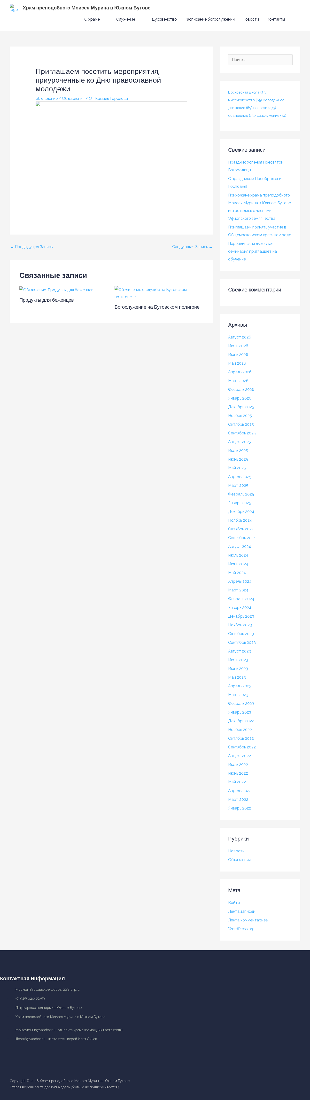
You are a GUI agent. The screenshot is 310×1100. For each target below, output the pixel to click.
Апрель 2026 (240, 372)
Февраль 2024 (241, 599)
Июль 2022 (238, 764)
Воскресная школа (247, 92)
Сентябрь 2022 (242, 747)
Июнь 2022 (238, 773)
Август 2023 (239, 651)
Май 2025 (237, 468)
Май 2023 (237, 677)
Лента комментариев (248, 920)
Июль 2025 (238, 450)
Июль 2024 (238, 555)
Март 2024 (238, 590)
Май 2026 (237, 363)
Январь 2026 (239, 398)
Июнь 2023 (238, 668)
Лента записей (241, 911)
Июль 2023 (238, 660)
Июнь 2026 (238, 354)
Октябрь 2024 (241, 529)
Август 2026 (239, 337)
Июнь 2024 (238, 564)
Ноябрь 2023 (240, 625)
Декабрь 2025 (241, 407)
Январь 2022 (239, 808)
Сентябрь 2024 (242, 537)
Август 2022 (239, 756)
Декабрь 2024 (241, 511)
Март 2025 (238, 485)
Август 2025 (239, 442)
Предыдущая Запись (31, 246)
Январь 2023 (239, 712)
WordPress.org (241, 929)
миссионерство (245, 100)
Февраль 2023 (241, 703)
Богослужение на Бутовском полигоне (157, 307)
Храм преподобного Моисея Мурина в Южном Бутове (86, 7)
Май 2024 (237, 572)
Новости (236, 851)
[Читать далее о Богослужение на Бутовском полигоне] (159, 293)
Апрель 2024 (240, 581)
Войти (234, 902)
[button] (294, 19)
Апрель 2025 (239, 476)
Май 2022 (237, 782)
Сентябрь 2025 (242, 433)
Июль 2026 (238, 346)
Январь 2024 (239, 607)
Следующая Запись (192, 246)
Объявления (73, 98)
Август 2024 (239, 546)
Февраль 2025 (241, 494)
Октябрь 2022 (241, 738)
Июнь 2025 (238, 459)
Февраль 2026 (241, 389)
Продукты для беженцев (46, 300)
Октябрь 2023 (241, 633)
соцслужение (271, 115)
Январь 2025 (239, 503)
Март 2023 (238, 694)
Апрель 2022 (239, 790)
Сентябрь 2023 (242, 642)
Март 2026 (238, 380)
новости (264, 108)
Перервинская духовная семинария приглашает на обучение (252, 251)
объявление (47, 98)
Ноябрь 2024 (240, 520)
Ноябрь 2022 (240, 729)
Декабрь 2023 (241, 616)
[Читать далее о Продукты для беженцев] (56, 289)
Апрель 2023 (239, 686)
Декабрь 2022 (241, 721)
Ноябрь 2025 (240, 415)
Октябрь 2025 (241, 424)
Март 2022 (238, 799)
